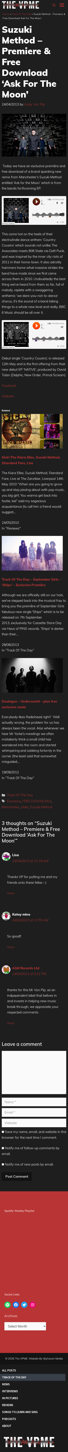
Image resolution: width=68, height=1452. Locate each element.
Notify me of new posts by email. (29, 1164)
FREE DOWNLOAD (36, 801)
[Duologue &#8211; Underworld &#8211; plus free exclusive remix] (32, 691)
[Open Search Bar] (54, 5)
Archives (10, 1316)
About (6, 1426)
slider (25, 807)
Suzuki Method (41, 807)
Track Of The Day (21, 14)
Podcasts (9, 1419)
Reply (10, 893)
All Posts (9, 1370)
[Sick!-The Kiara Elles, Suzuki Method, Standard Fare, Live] (32, 447)
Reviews (7, 1405)
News (6, 1384)
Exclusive (14, 801)
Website (8, 396)
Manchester (10, 807)
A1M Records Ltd (25, 968)
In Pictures (10, 1398)
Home (6, 14)
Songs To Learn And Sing (20, 1412)
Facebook (9, 385)
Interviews (10, 1391)
